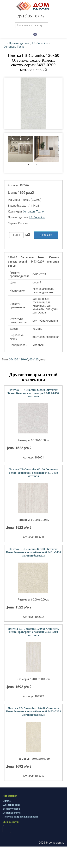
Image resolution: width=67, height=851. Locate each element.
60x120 (13, 359)
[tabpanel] (20, 149)
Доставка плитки (12, 812)
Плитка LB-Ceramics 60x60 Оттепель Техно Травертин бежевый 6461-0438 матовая (33, 472)
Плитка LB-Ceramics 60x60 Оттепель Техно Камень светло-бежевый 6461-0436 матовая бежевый (33, 552)
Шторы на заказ (11, 804)
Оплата (7, 800)
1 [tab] (30, 165)
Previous (2, 149)
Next (64, 149)
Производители (19, 43)
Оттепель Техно (14, 46)
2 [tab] (38, 165)
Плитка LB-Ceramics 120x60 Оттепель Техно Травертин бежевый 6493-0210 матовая (33, 632)
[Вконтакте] (7, 829)
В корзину (46, 234)
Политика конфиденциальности (20, 816)
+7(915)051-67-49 (30, 16)
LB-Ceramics (40, 43)
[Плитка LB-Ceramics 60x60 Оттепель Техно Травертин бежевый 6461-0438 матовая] (33, 498)
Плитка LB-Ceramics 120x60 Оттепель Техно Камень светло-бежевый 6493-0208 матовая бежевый (33, 711)
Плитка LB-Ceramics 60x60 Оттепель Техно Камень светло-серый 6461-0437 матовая (33, 393)
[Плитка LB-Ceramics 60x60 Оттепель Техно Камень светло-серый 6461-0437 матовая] (33, 418)
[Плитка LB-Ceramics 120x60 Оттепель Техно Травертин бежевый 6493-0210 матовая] (33, 657)
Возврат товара (11, 808)
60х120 (34, 359)
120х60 (23, 359)
